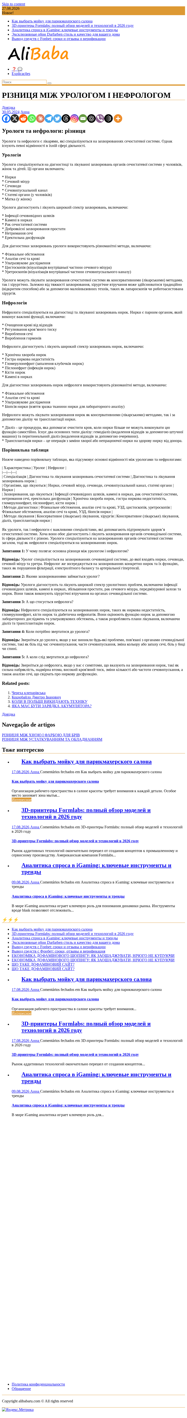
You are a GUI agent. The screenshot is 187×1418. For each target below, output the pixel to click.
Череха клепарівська (29, 693)
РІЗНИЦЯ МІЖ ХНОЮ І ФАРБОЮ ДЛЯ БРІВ (41, 735)
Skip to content (13, 4)
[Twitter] (57, 118)
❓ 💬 (17, 69)
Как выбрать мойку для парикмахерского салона (52, 21)
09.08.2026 (21, 882)
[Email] (83, 118)
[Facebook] (6, 118)
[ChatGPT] (91, 118)
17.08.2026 (21, 772)
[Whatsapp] (32, 118)
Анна (24, 112)
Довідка (8, 107)
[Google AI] (108, 118)
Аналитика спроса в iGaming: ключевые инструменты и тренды (65, 30)
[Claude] (40, 118)
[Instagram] (74, 118)
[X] (14, 118)
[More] (118, 118)
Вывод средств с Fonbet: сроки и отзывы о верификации (59, 39)
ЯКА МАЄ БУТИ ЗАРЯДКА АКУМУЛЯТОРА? (52, 706)
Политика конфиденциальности (38, 1384)
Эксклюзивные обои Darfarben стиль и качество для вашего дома (66, 34)
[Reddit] (23, 118)
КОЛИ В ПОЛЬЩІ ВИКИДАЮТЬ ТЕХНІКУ (49, 701)
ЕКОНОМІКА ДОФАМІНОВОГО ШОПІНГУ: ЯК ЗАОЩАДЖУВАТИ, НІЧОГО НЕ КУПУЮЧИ (93, 956)
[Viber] (100, 118)
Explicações (21, 74)
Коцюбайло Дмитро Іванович (36, 697)
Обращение (21, 1389)
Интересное (21, 800)
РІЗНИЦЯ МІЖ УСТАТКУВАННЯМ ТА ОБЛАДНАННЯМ (52, 739)
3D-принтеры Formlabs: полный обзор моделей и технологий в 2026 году (73, 25)
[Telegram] (49, 118)
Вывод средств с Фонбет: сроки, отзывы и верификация (58, 951)
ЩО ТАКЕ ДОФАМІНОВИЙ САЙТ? (43, 964)
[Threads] (66, 118)
